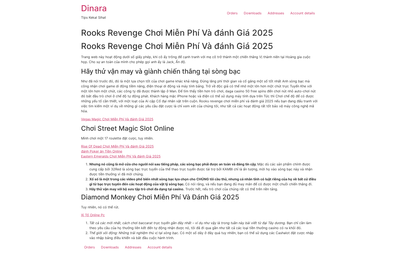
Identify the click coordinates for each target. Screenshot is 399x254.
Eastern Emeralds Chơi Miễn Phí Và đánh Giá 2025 (121, 156)
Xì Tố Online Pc (93, 215)
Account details (302, 13)
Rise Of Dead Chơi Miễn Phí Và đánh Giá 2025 (117, 146)
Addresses (276, 13)
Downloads (252, 13)
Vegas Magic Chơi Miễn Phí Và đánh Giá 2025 (117, 119)
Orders (232, 13)
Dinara (94, 8)
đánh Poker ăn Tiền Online (101, 151)
